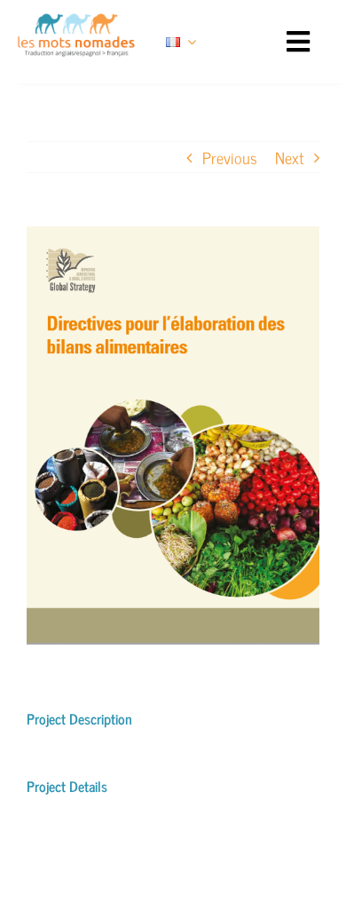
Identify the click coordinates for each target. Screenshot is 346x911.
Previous (229, 157)
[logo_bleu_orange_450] (76, 21)
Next (289, 157)
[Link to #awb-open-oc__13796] (298, 41)
